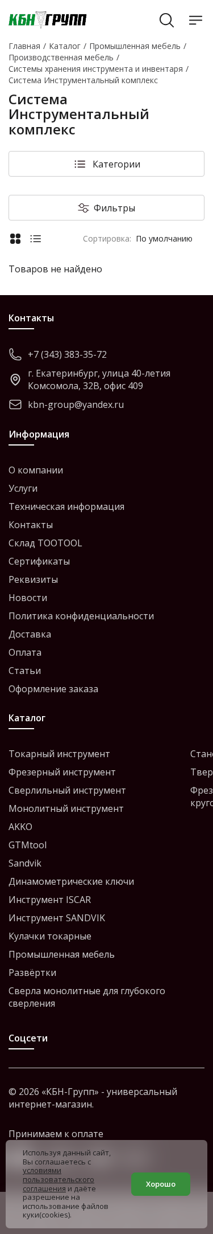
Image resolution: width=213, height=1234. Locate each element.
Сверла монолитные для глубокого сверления (87, 997)
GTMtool (28, 845)
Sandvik (25, 863)
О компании (36, 470)
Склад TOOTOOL (45, 543)
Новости (28, 597)
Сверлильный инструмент (67, 790)
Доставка (30, 634)
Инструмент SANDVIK (57, 918)
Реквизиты (33, 579)
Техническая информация (66, 506)
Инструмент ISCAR (50, 899)
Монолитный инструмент (66, 808)
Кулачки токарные (50, 936)
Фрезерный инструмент (62, 772)
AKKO (20, 826)
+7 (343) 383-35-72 (67, 354)
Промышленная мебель (62, 954)
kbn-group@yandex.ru (76, 404)
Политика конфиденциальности (81, 616)
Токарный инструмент (59, 753)
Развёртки (32, 972)
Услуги (23, 488)
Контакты (31, 524)
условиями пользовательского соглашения (58, 1179)
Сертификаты (39, 561)
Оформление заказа (53, 689)
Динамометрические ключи (71, 881)
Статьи (25, 670)
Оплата (25, 652)
